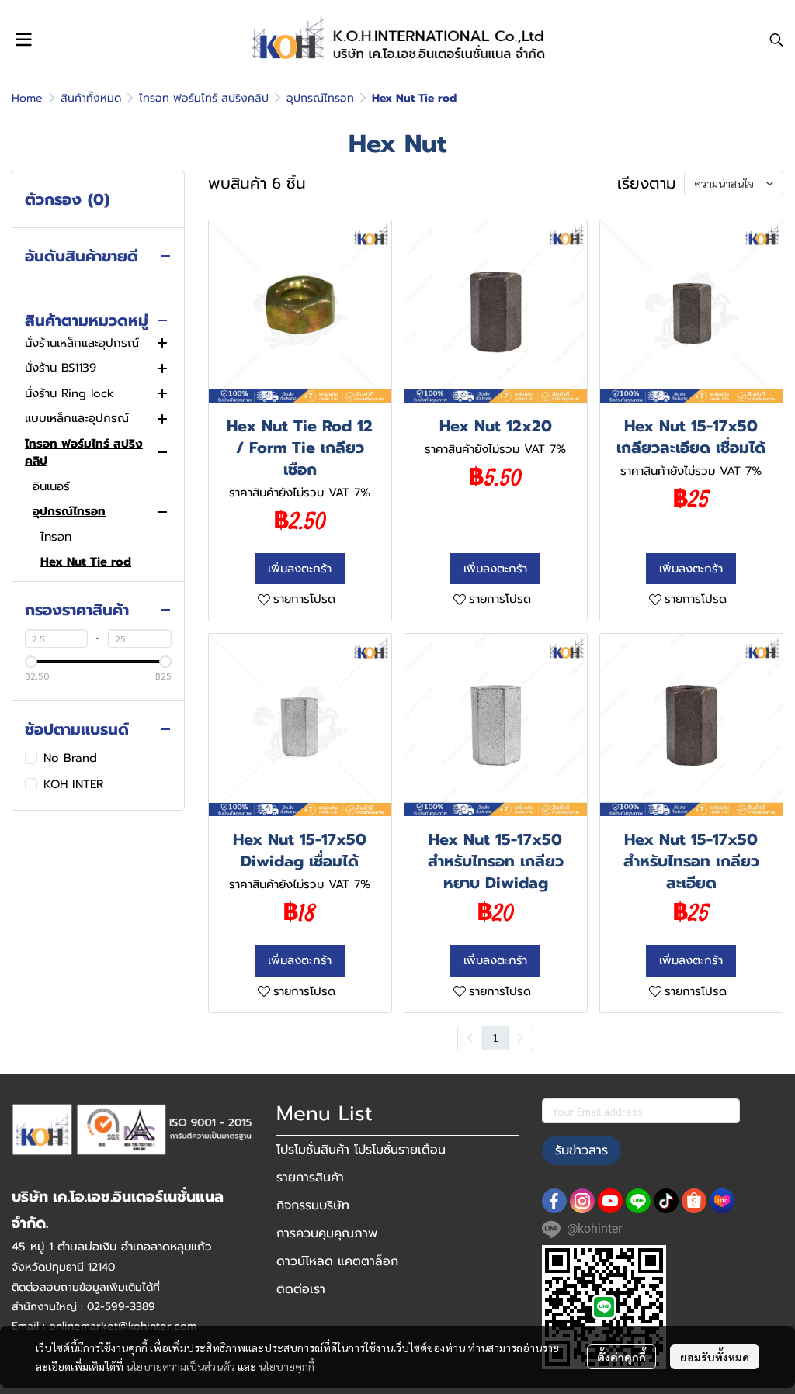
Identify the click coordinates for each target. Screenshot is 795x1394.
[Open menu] (23, 39)
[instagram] (582, 1200)
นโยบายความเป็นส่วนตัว (180, 1366)
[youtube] (610, 1200)
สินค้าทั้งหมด (91, 98)
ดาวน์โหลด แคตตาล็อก (337, 1261)
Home (27, 98)
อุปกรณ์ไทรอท (320, 98)
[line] (638, 1200)
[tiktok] (666, 1200)
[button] (776, 39)
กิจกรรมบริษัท (312, 1205)
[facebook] (554, 1200)
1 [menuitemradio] (495, 1037)
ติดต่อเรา (300, 1289)
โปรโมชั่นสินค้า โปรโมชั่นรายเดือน (361, 1149)
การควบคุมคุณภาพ (326, 1233)
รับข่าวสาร (581, 1150)
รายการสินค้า (310, 1177)
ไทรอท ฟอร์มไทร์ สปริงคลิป (204, 98)
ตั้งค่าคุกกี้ (621, 1357)
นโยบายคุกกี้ (286, 1366)
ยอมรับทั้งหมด (714, 1357)
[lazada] (722, 1200)
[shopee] (694, 1200)
